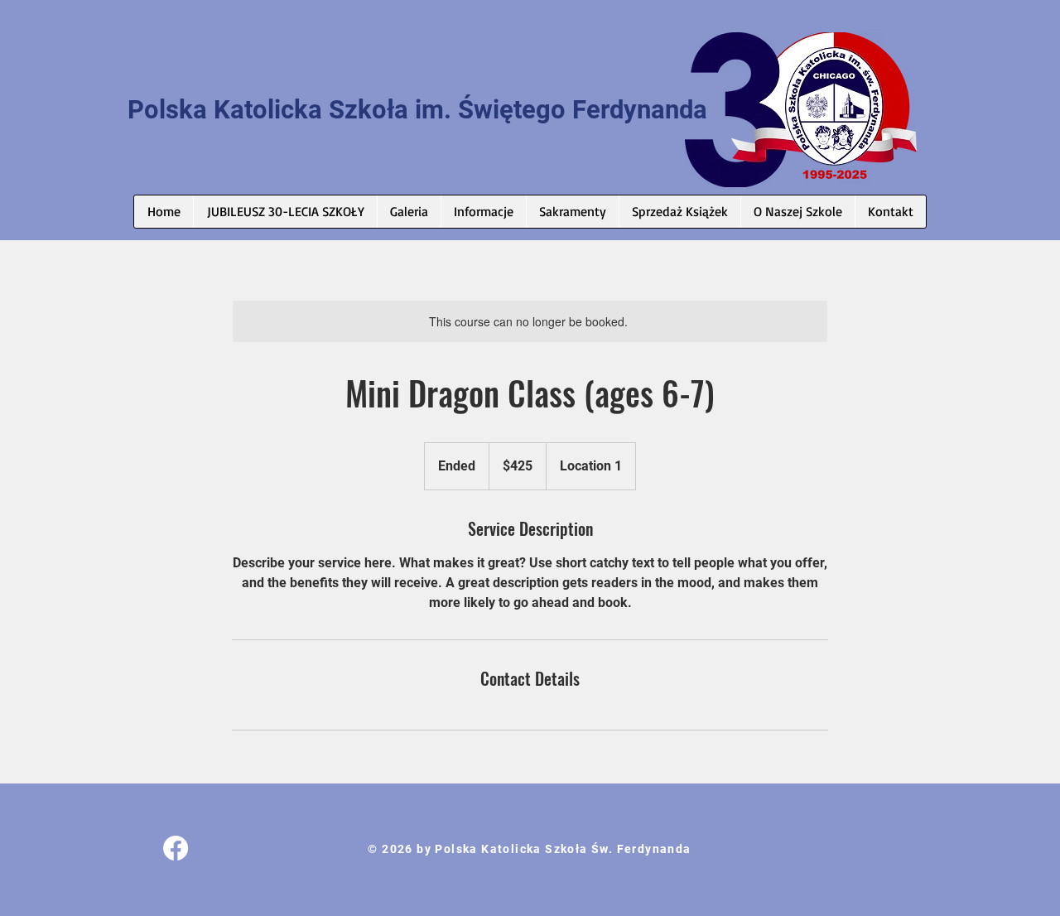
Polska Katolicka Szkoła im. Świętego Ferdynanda (417, 109)
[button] (483, 211)
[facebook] (175, 848)
